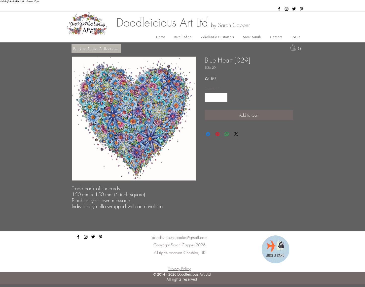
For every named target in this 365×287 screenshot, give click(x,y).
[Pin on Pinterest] (217, 134)
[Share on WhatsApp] (227, 134)
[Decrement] (208, 97)
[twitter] (294, 8)
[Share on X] (236, 134)
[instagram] (286, 8)
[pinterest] (301, 8)
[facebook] (279, 8)
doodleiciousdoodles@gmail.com (179, 237)
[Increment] (223, 97)
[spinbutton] (216, 97)
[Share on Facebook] (208, 134)
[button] (297, 47)
